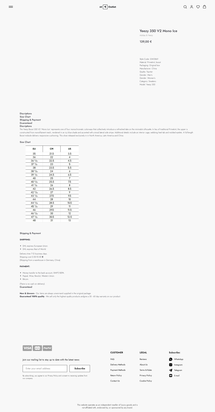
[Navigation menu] (11, 7)
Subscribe (79, 368)
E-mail (176, 375)
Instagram (178, 364)
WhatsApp (178, 359)
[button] (185, 6)
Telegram (178, 370)
